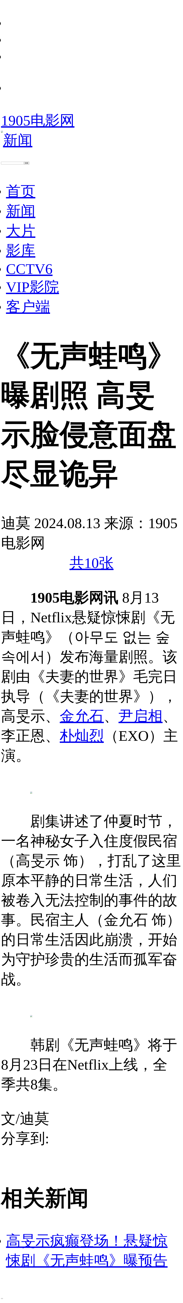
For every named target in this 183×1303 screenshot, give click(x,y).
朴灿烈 (82, 736)
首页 (20, 191)
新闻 (20, 211)
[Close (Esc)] (2, 1298)
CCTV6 (29, 269)
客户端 (28, 307)
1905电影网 (37, 120)
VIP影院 (32, 287)
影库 (20, 250)
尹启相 (141, 716)
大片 (20, 231)
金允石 (82, 716)
